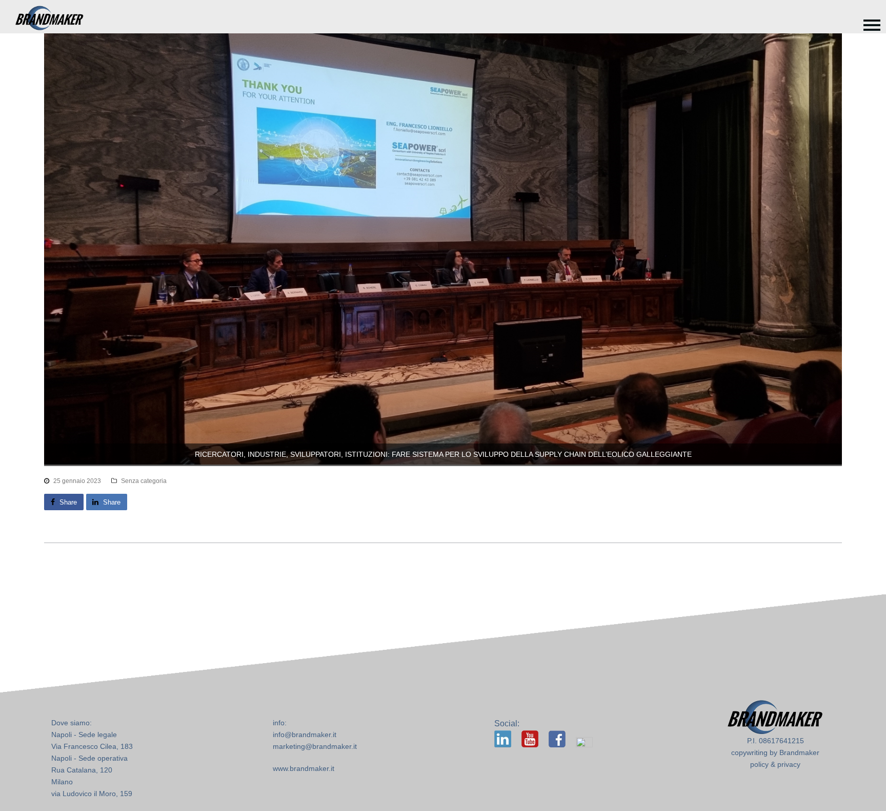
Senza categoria (144, 481)
